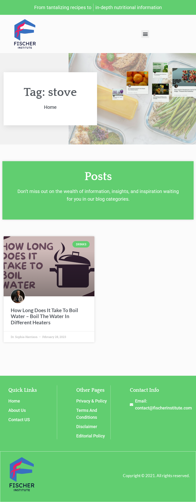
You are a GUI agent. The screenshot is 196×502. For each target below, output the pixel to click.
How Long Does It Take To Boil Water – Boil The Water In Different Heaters (44, 316)
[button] (145, 34)
